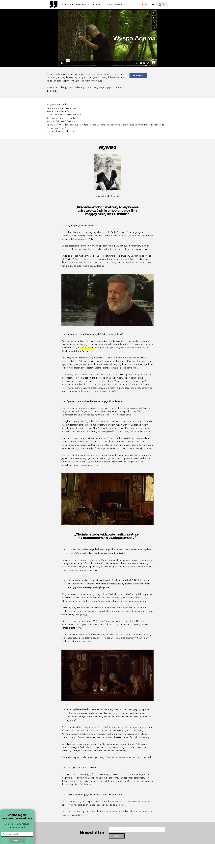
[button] (32, 812)
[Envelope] (146, 4)
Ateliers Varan (86, 348)
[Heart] (142, 4)
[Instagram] (149, 4)
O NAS (96, 4)
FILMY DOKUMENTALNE (74, 4)
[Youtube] (153, 4)
